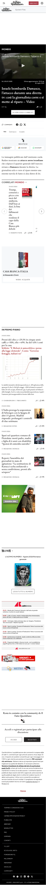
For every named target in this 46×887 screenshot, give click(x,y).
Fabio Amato (20, 400)
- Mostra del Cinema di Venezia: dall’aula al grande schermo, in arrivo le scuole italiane (20, 611)
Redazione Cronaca (10, 449)
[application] (23, 66)
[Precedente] (4, 211)
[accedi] (42, 3)
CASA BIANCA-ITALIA (15, 271)
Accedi (14, 740)
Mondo (6, 49)
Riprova (23, 791)
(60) (43, 426)
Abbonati (34, 3)
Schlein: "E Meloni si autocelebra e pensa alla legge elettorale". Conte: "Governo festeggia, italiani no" (21, 350)
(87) (43, 400)
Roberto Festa (15, 233)
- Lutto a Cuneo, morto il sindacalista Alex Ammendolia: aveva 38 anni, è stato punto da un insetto (21, 616)
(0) (31, 233)
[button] (22, 65)
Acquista (23, 280)
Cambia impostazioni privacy (14, 816)
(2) (43, 107)
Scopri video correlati (22, 112)
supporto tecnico (32, 781)
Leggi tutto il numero (23, 591)
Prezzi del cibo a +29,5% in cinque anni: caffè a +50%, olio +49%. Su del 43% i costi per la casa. (22, 342)
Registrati (32, 740)
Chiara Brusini (8, 400)
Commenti (8, 125)
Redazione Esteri (9, 426)
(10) (43, 477)
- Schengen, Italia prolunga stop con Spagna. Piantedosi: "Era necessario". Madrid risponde (22, 621)
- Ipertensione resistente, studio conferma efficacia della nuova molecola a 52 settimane (21, 637)
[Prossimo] (41, 211)
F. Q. (4, 107)
